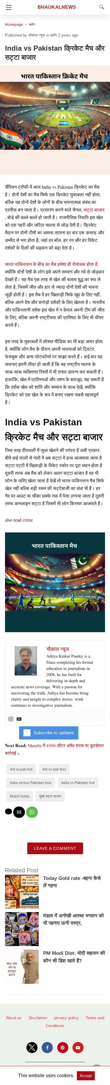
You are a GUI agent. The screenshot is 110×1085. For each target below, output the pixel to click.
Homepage (14, 25)
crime (28, 520)
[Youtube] (19, 719)
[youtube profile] (78, 1048)
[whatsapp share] (32, 812)
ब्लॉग (32, 25)
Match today (19, 796)
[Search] (100, 7)
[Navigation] (7, 7)
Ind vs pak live (21, 769)
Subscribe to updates (53, 732)
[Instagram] (10, 719)
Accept (86, 1076)
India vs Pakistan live (78, 783)
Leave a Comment (55, 848)
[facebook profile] (47, 1048)
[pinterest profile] (62, 1048)
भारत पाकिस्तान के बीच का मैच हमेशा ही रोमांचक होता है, (52, 264)
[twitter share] (8, 811)
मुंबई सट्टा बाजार (50, 796)
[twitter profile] (32, 1048)
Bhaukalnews (57, 7)
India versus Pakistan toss (30, 783)
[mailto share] (19, 812)
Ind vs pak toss (54, 769)
